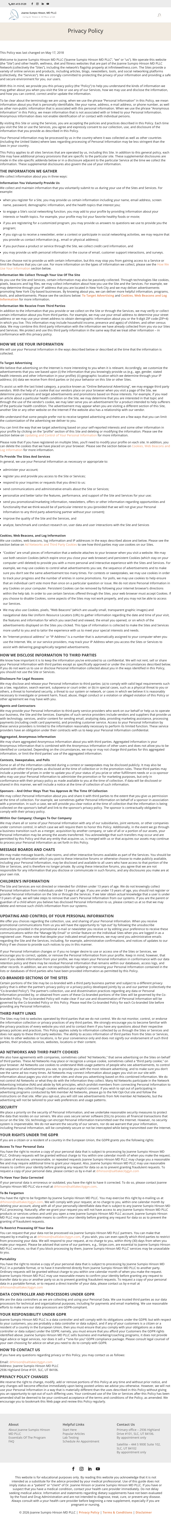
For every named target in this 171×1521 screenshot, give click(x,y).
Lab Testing (71, 1437)
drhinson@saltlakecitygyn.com (117, 1171)
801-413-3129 (18, 3)
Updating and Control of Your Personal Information (61, 435)
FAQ (11, 1441)
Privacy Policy (89, 1512)
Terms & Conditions (117, 1512)
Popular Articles (74, 1434)
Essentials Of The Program (27, 1437)
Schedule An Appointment (81, 1441)
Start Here (70, 1430)
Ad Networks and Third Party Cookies (51, 544)
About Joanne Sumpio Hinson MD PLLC (29, 1431)
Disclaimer (144, 1512)
